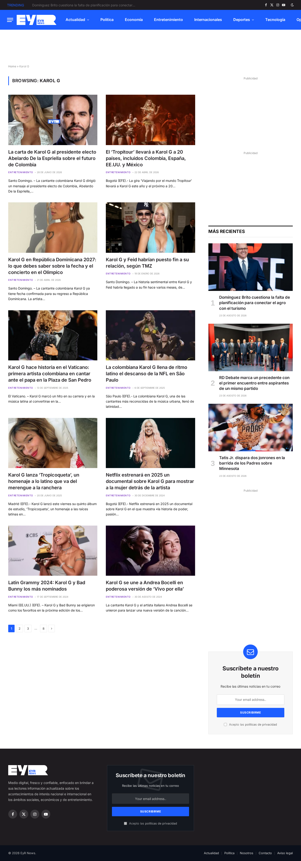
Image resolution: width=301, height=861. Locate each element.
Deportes (241, 19)
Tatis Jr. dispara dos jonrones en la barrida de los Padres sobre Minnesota (252, 463)
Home (12, 66)
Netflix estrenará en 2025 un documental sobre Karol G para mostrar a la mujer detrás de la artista (150, 481)
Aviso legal (285, 853)
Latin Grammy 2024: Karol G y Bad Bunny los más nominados (46, 586)
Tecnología (275, 19)
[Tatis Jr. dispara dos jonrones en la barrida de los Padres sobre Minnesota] (250, 427)
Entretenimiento (168, 19)
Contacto (265, 853)
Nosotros (246, 853)
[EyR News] (36, 19)
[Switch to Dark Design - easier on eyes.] (292, 5)
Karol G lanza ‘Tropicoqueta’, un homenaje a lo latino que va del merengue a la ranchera (43, 481)
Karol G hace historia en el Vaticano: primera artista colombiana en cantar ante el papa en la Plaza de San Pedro (49, 373)
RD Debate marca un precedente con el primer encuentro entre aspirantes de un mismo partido (85, 5)
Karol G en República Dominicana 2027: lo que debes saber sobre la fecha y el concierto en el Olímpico (52, 266)
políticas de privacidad (261, 724)
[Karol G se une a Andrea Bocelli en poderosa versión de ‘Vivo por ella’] (150, 551)
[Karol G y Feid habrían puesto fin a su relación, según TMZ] (150, 227)
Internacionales (208, 19)
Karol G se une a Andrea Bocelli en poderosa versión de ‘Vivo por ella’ (145, 586)
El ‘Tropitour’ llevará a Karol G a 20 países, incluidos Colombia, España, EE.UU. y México (146, 158)
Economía (134, 19)
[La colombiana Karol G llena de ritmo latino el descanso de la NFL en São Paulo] (150, 335)
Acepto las (252, 724)
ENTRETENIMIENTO (20, 172)
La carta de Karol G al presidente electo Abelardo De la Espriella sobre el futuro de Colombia (52, 158)
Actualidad (75, 19)
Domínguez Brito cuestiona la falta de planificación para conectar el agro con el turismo (254, 302)
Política (107, 19)
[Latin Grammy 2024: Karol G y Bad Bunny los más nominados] (52, 551)
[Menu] (10, 20)
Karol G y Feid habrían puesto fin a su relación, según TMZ (147, 263)
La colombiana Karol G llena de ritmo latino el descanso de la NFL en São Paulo (146, 373)
